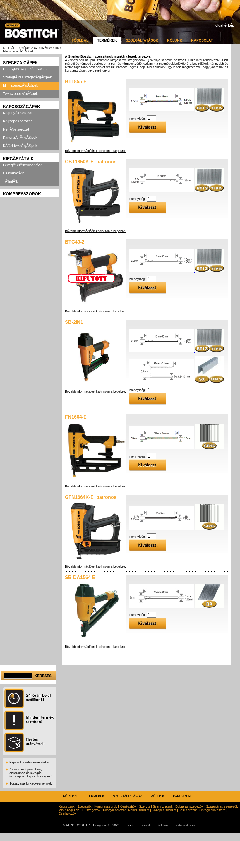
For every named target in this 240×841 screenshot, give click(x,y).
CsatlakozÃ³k (13, 173)
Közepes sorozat (164, 810)
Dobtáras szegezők (189, 806)
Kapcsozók (67, 806)
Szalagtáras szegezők (222, 806)
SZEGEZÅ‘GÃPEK (20, 62)
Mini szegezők (69, 810)
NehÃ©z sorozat (16, 129)
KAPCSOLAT (202, 40)
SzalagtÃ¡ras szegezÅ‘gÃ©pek (27, 77)
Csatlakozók (67, 813)
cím (130, 825)
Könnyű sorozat (114, 810)
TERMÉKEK (107, 40)
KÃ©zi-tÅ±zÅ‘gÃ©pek (20, 146)
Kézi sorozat (188, 810)
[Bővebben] (176, 110)
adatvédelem (185, 825)
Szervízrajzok (163, 806)
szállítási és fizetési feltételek (83, 835)
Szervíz (144, 806)
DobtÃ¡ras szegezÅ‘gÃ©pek (25, 69)
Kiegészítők (128, 806)
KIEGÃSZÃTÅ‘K (18, 158)
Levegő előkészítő (212, 810)
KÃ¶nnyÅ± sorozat (17, 113)
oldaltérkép (224, 25)
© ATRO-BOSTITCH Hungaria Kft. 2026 (91, 825)
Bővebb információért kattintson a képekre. (95, 151)
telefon (163, 825)
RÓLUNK (174, 40)
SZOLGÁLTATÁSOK (142, 40)
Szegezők (84, 806)
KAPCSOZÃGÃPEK (21, 106)
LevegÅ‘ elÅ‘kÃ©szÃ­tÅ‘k (22, 165)
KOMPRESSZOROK (22, 193)
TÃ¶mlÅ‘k (10, 181)
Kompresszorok (105, 806)
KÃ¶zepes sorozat (17, 121)
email (146, 825)
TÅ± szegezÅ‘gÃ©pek (20, 94)
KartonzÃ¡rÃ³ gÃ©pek (20, 138)
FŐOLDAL (80, 40)
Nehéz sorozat (138, 810)
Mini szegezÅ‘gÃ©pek (20, 85)
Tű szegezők (91, 810)
